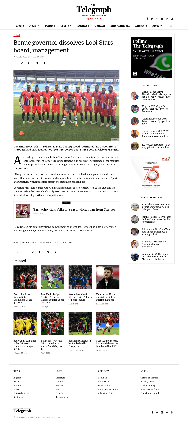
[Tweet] (22, 63)
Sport (16, 389)
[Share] (14, 63)
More (155, 25)
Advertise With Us (107, 393)
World (16, 382)
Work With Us (105, 385)
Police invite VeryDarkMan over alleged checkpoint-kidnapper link (156, 232)
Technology (62, 397)
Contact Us (103, 382)
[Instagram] (157, 19)
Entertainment (120, 25)
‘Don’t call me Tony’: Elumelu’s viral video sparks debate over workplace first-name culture (156, 96)
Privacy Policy (148, 382)
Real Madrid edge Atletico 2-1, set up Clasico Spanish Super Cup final (52, 298)
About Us (102, 378)
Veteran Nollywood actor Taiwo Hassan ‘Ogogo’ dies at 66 (156, 121)
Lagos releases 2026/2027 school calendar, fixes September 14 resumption (155, 133)
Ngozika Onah (21, 57)
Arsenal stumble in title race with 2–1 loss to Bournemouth (80, 297)
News (32, 25)
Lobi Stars (67, 243)
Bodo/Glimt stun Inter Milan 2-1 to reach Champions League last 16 (24, 344)
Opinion (99, 25)
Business (83, 25)
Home (20, 25)
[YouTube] (162, 19)
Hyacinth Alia (48, 243)
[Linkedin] (167, 19)
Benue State (29, 243)
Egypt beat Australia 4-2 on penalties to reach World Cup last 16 (52, 344)
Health (59, 393)
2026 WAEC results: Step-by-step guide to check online (156, 146)
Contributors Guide (108, 389)
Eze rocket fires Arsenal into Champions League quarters (23, 298)
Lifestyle (141, 25)
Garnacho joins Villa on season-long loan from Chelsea (74, 209)
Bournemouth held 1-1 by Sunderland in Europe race (80, 343)
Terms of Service (149, 378)
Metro (59, 389)
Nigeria (17, 378)
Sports (64, 25)
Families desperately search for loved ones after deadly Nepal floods (156, 219)
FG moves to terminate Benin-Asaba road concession (154, 244)
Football (16, 35)
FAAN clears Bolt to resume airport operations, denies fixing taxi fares (156, 207)
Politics (50, 25)
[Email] (37, 63)
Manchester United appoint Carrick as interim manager (106, 297)
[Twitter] (152, 19)
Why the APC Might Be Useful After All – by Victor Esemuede (155, 109)
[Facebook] (147, 19)
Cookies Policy (148, 385)
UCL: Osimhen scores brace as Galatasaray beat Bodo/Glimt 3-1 (107, 343)
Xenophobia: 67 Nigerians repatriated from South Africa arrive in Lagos (155, 256)
